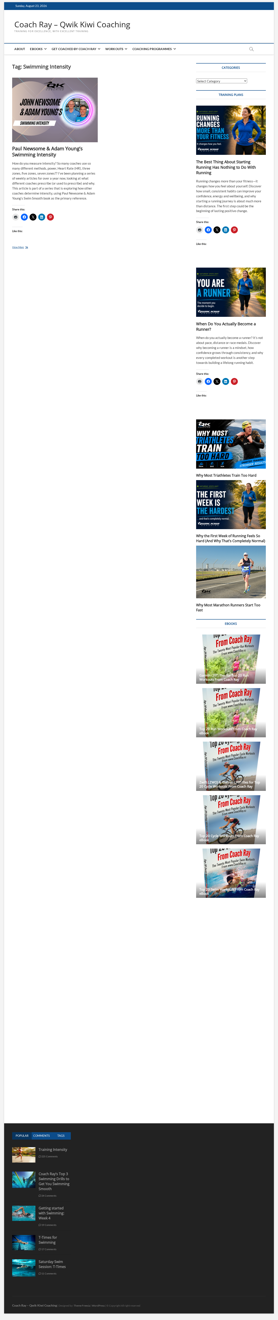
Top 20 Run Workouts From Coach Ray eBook (228, 731)
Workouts (114, 49)
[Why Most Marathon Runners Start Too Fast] (231, 572)
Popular (22, 1135)
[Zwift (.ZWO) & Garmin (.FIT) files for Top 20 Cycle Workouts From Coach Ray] (231, 766)
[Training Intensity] (23, 1149)
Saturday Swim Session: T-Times (52, 1264)
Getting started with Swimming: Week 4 (51, 1213)
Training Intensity (53, 1149)
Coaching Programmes (152, 49)
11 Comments (48, 1273)
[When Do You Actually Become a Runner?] (231, 292)
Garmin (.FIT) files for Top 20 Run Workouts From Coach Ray (224, 677)
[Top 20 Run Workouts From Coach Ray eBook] (231, 712)
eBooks (36, 49)
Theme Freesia (82, 1305)
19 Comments (48, 1224)
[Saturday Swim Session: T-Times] (23, 1261)
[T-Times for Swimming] (23, 1237)
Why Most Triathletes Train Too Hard (226, 475)
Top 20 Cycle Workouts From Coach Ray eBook (229, 838)
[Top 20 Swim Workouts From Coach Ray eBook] (231, 873)
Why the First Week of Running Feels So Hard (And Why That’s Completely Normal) (230, 538)
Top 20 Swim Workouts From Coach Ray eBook (229, 891)
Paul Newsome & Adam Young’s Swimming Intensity (47, 151)
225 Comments (49, 1156)
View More (23, 247)
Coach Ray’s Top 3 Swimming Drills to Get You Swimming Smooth (54, 1181)
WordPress (98, 1305)
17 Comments (48, 1249)
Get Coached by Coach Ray (74, 49)
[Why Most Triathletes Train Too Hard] (231, 444)
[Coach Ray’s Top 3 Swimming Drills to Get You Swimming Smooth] (23, 1174)
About (19, 49)
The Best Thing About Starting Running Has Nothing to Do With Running (226, 167)
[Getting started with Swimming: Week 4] (23, 1208)
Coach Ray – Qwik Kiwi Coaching (72, 24)
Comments (41, 1135)
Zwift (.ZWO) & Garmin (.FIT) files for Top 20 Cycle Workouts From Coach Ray (229, 784)
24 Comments (48, 1195)
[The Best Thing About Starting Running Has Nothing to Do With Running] (231, 130)
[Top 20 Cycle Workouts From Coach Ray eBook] (231, 819)
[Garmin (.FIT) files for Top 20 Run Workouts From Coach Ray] (231, 659)
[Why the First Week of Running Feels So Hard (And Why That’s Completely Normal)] (231, 504)
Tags (61, 1135)
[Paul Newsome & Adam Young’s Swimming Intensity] (55, 110)
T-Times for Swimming (48, 1240)
